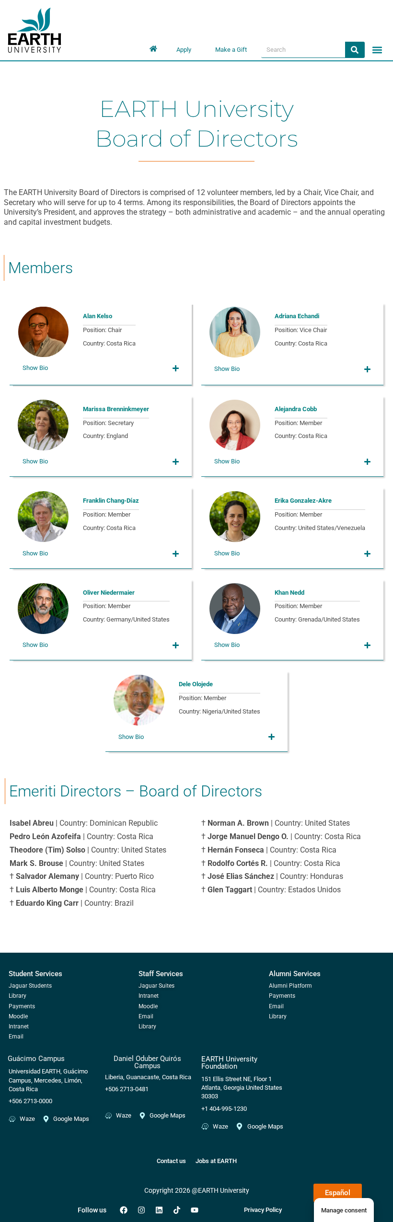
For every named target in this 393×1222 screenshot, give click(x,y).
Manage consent (344, 1210)
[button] (377, 50)
